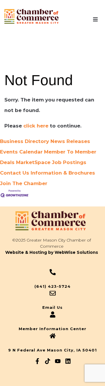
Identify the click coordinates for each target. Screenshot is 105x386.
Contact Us (14, 173)
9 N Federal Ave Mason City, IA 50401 (52, 350)
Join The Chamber (23, 183)
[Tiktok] (47, 361)
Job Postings (69, 162)
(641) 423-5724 (52, 286)
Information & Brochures (63, 173)
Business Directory (24, 141)
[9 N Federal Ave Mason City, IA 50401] (53, 336)
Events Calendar (21, 152)
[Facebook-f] (37, 361)
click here (35, 126)
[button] (95, 19)
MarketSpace (33, 162)
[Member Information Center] (53, 314)
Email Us (52, 307)
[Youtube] (58, 361)
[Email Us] (53, 293)
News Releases (70, 141)
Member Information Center (52, 328)
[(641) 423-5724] (53, 272)
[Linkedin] (68, 361)
